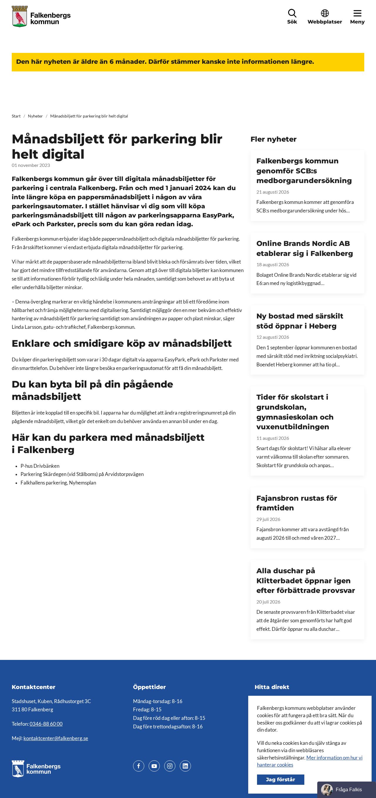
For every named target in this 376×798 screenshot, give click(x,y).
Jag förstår (280, 779)
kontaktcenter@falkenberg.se (56, 738)
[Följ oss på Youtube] (154, 766)
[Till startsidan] (42, 16)
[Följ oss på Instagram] (169, 766)
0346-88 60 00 (46, 724)
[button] (292, 13)
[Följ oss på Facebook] (138, 766)
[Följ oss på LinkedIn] (185, 766)
